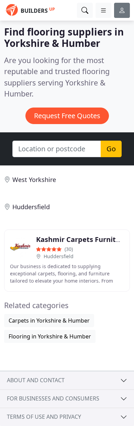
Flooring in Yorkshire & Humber (50, 336)
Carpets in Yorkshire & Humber (49, 320)
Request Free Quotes (67, 115)
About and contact (36, 380)
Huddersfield (31, 207)
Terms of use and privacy (44, 416)
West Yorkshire (34, 179)
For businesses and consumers (53, 398)
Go (111, 148)
